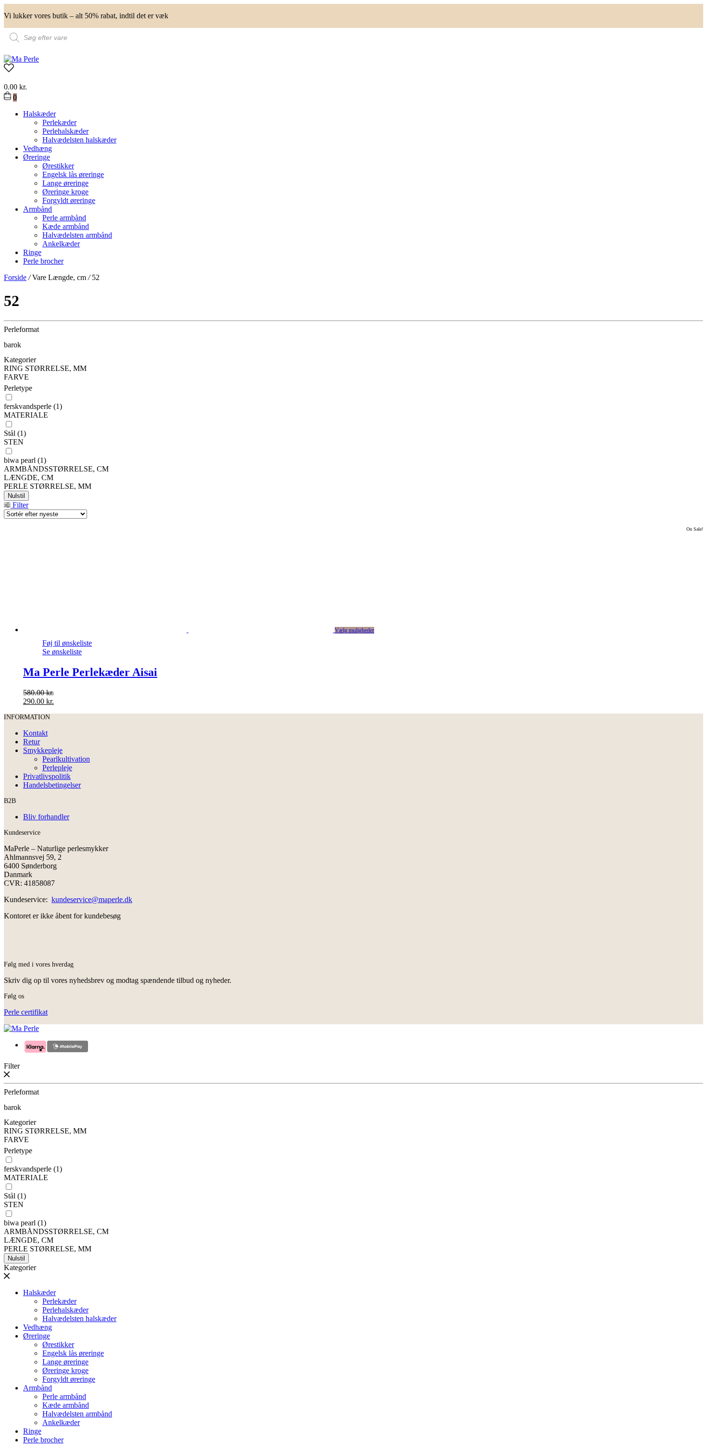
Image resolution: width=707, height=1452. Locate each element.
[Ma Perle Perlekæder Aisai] (188, 629)
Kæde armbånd (65, 226)
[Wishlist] (353, 69)
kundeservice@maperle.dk (91, 899)
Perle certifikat (26, 1012)
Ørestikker (58, 166)
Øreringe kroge (65, 192)
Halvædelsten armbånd (77, 235)
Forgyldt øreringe (68, 200)
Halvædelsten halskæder (79, 140)
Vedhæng (37, 148)
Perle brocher (43, 261)
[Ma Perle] (21, 59)
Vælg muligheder (354, 630)
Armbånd (37, 209)
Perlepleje (57, 768)
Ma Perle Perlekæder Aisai (90, 672)
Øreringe (36, 157)
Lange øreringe (65, 183)
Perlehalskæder (65, 131)
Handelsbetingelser (52, 785)
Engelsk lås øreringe (73, 174)
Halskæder (39, 114)
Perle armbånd (64, 218)
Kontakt (35, 733)
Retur (31, 742)
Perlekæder (59, 122)
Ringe (32, 252)
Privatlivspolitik (47, 776)
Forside (15, 277)
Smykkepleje (43, 750)
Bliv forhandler (46, 817)
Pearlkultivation (66, 759)
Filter (19, 505)
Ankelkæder (61, 244)
